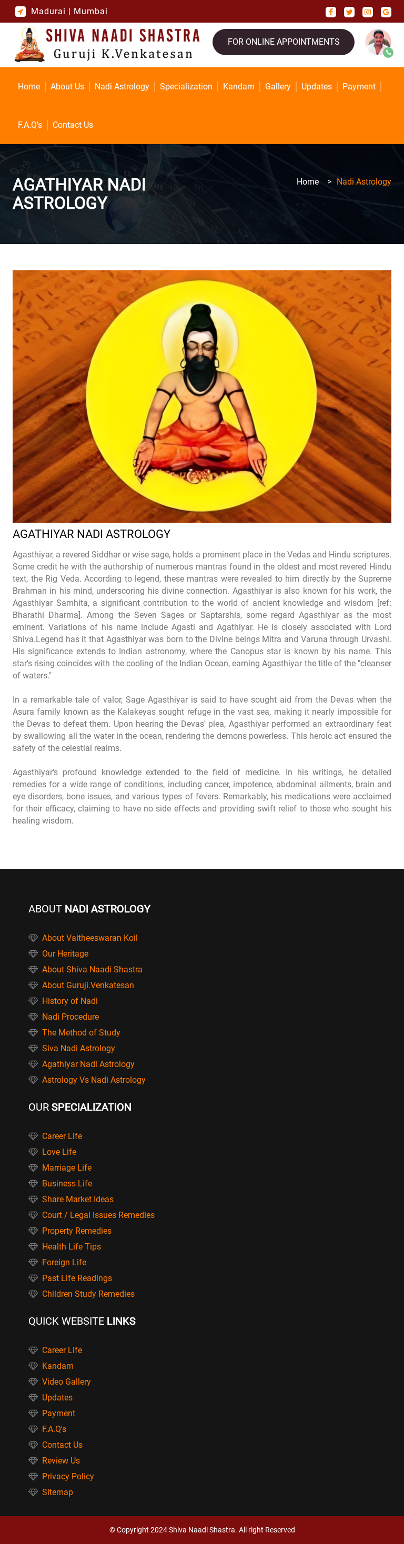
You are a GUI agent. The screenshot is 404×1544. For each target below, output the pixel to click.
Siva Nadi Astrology (78, 1048)
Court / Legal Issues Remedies (98, 1215)
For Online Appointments (284, 42)
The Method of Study (81, 1033)
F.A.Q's (30, 125)
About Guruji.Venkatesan (88, 985)
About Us (67, 87)
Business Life (67, 1184)
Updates (316, 87)
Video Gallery (66, 1382)
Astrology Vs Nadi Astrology (94, 1080)
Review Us (61, 1461)
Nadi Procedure (70, 1017)
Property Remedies (77, 1231)
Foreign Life (64, 1262)
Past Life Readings (77, 1278)
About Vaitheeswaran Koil (90, 938)
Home (29, 87)
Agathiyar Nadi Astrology (88, 1064)
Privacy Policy (68, 1476)
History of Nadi (70, 1001)
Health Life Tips (71, 1247)
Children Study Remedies (88, 1294)
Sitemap (57, 1492)
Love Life (59, 1152)
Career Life (62, 1136)
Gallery (278, 87)
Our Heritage (65, 954)
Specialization (186, 87)
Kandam (239, 87)
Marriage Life (67, 1168)
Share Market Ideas (78, 1199)
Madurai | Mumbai (69, 11)
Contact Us (73, 125)
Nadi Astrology (122, 87)
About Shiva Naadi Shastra (92, 969)
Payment (359, 87)
